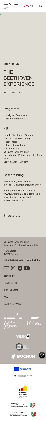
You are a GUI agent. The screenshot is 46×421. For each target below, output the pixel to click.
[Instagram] (13, 268)
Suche (30, 6)
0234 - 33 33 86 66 (29, 260)
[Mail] (6, 268)
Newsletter (11, 283)
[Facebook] (20, 268)
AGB (6, 297)
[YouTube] (27, 268)
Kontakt (9, 276)
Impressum (11, 290)
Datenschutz (12, 304)
